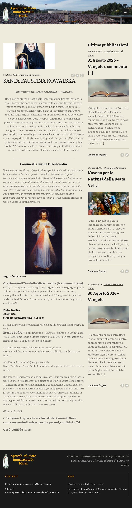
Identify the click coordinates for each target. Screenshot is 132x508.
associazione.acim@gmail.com (32, 484)
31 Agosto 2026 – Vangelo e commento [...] (107, 66)
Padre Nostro (11, 310)
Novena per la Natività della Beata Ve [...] (106, 179)
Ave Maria (9, 313)
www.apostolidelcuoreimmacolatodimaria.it (32, 492)
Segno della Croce (14, 276)
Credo (39, 317)
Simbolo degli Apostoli (17, 317)
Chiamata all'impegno (30, 75)
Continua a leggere (97, 154)
